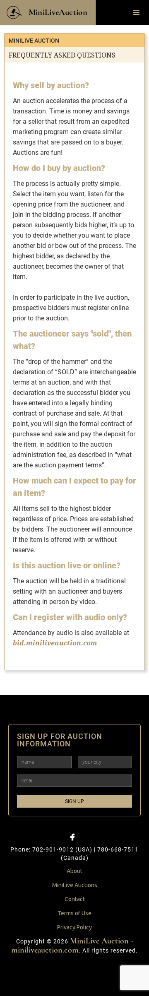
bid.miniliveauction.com (55, 643)
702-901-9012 (53, 849)
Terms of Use (74, 913)
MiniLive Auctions (74, 885)
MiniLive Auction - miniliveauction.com (72, 945)
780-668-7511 (118, 849)
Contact (75, 899)
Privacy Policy (74, 927)
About (74, 871)
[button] (136, 13)
